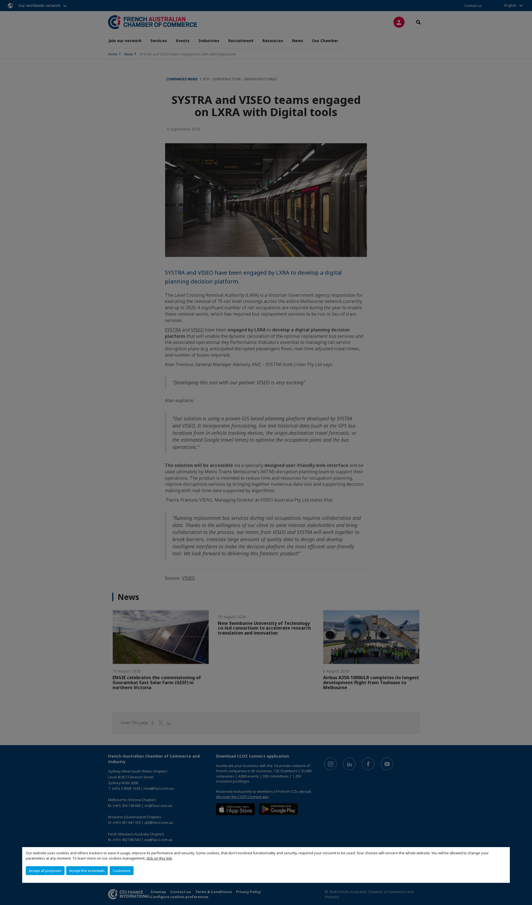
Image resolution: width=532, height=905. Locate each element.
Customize (122, 870)
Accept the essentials (87, 870)
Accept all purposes (45, 870)
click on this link (159, 858)
